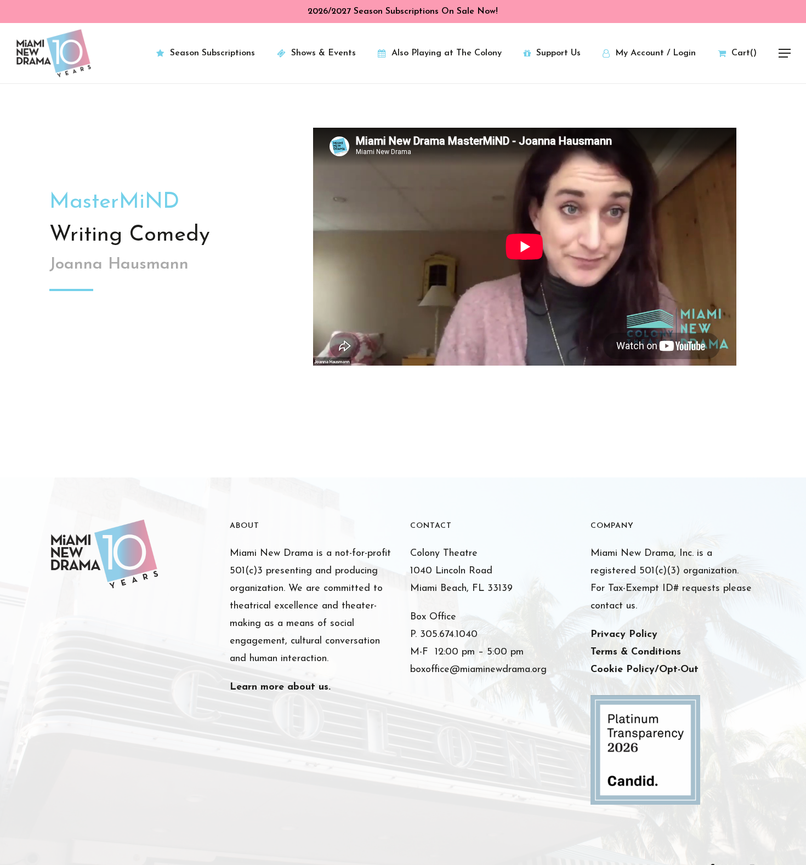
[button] (785, 53)
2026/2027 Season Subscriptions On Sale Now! (403, 11)
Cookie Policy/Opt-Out (645, 670)
